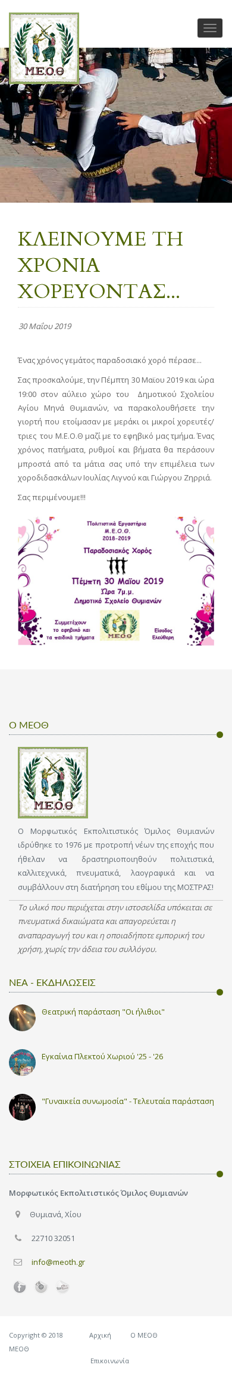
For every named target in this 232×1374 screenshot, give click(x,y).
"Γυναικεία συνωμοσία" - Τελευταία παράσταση (128, 1101)
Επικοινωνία (109, 1360)
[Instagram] (41, 1287)
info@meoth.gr (58, 1262)
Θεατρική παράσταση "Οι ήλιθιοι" (103, 1011)
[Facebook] (19, 1287)
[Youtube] (62, 1287)
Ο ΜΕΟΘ (144, 1334)
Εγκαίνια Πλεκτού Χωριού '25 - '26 (102, 1056)
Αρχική (100, 1334)
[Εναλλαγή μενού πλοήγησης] (210, 28)
